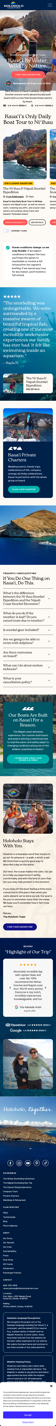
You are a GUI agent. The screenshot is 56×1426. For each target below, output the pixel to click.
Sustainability (9, 1251)
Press (6, 1255)
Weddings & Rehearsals (14, 1200)
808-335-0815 (10, 1285)
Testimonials (9, 1217)
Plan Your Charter (23, 489)
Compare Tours (10, 1191)
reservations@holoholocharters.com (20, 1288)
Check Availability (15, 222)
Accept (28, 1414)
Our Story (7, 1238)
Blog (5, 1221)
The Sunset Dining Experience (17, 1187)
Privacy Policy (28, 1422)
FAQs (5, 1213)
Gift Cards (8, 1264)
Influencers (8, 1268)
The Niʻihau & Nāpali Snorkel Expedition (24, 190)
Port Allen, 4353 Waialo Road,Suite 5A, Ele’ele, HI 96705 (17, 1297)
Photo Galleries (10, 1226)
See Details (37, 222)
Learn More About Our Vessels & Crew (28, 759)
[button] (51, 1386)
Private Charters (11, 1196)
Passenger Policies (12, 1273)
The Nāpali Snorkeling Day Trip (17, 1183)
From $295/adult (15, 197)
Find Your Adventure (28, 74)
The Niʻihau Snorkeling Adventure (19, 1178)
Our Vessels (8, 1242)
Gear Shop (8, 1260)
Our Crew (7, 1247)
